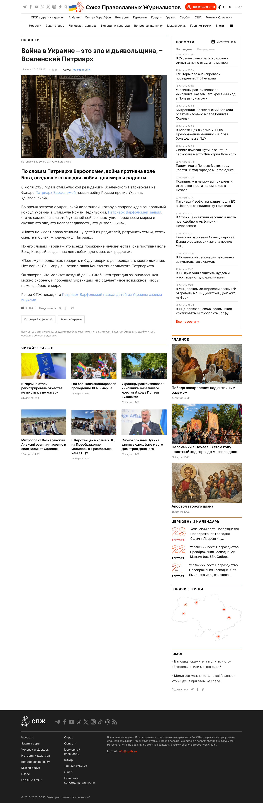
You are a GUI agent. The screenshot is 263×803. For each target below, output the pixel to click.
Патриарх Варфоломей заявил (134, 212)
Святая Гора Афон (98, 17)
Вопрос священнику (148, 25)
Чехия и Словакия (219, 17)
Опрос (68, 737)
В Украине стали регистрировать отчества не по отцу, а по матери (41, 388)
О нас (68, 772)
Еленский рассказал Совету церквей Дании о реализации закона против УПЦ (205, 241)
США (198, 17)
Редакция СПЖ (81, 69)
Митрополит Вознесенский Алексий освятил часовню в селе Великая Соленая (43, 444)
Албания (75, 17)
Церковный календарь (196, 521)
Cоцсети (70, 743)
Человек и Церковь (83, 25)
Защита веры (55, 25)
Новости (35, 25)
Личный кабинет (75, 766)
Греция (156, 17)
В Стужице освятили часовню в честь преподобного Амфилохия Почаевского (206, 221)
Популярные (206, 49)
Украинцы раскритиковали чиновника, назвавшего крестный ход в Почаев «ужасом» (205, 94)
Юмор (178, 654)
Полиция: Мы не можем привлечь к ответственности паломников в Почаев (204, 185)
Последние (184, 49)
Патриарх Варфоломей (56, 192)
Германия (140, 17)
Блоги (220, 25)
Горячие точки (200, 25)
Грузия (170, 17)
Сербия (185, 17)
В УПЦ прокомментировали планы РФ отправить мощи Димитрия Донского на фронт (206, 293)
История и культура (115, 25)
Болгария (122, 17)
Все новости (186, 321)
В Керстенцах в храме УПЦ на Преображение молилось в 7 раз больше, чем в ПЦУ (202, 134)
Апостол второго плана (192, 506)
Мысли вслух (176, 25)
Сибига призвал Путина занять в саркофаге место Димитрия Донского (142, 444)
